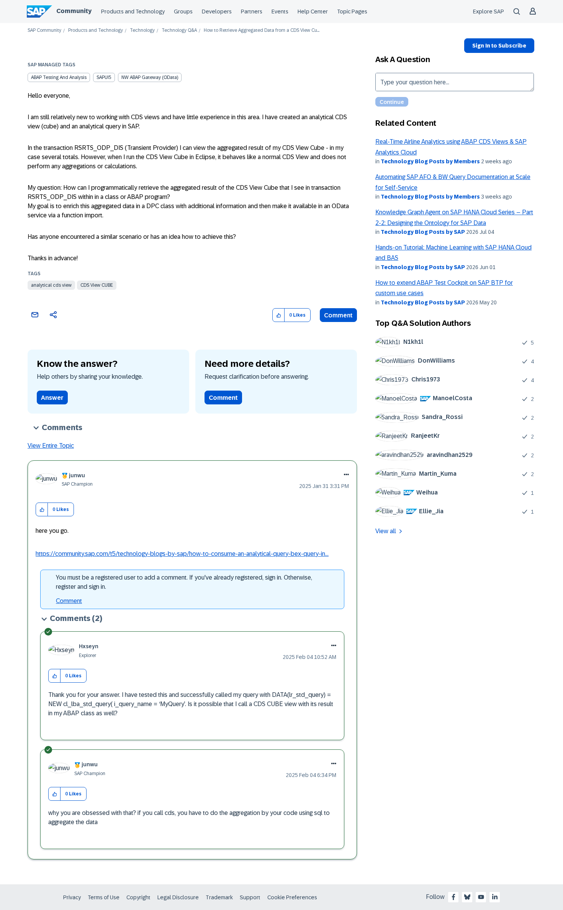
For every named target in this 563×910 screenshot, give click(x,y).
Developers (217, 11)
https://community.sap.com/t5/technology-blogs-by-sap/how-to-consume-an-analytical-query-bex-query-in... (182, 553)
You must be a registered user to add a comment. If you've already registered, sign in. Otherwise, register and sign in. (184, 582)
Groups (183, 11)
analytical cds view (51, 285)
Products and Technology (133, 11)
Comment (338, 315)
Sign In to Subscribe (499, 46)
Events (280, 11)
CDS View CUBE (96, 285)
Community (74, 11)
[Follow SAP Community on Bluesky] (467, 897)
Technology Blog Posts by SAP (423, 232)
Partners (251, 11)
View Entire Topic (51, 445)
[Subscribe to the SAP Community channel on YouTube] (481, 897)
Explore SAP (488, 11)
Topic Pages (352, 11)
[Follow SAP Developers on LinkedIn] (495, 897)
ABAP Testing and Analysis (59, 77)
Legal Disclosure (178, 897)
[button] (279, 315)
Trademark (219, 897)
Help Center (313, 11)
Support (250, 897)
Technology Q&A (179, 30)
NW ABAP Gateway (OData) (149, 77)
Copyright (138, 897)
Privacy (72, 897)
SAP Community (44, 30)
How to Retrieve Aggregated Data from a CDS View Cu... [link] (261, 30)
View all (385, 531)
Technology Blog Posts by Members (430, 161)
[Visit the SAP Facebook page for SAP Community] (453, 897)
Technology (142, 30)
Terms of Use (103, 897)
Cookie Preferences (292, 897)
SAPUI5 (104, 77)
